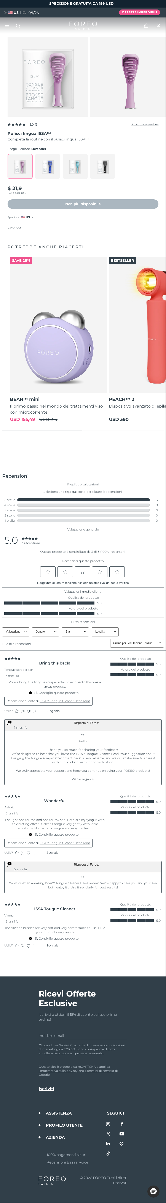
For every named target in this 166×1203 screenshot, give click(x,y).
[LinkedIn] (108, 1144)
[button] (153, 1192)
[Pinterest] (122, 1144)
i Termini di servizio (99, 1070)
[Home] (83, 26)
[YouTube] (122, 1134)
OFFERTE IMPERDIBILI (139, 12)
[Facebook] (122, 1124)
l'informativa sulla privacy (58, 1070)
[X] (108, 1134)
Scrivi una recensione (144, 124)
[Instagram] (108, 1124)
